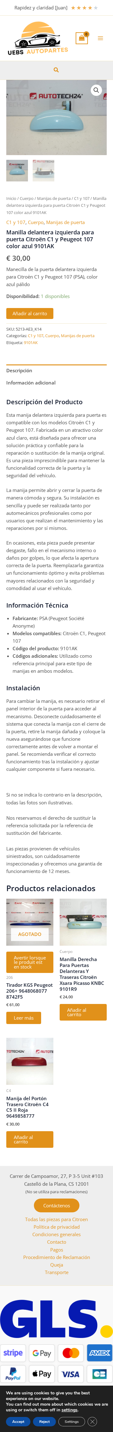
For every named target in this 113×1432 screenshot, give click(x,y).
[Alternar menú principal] (100, 38)
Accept (18, 1421)
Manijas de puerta (54, 198)
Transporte (56, 1272)
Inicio (11, 198)
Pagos (56, 1249)
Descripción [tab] (19, 370)
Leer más (24, 1018)
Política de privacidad (57, 1227)
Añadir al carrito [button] (76, 1012)
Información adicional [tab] (31, 382)
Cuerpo (27, 198)
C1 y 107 (81, 198)
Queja (56, 1265)
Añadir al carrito (30, 313)
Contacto (56, 1242)
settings (70, 1410)
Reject (44, 1421)
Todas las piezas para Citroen (56, 1219)
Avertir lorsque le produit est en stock (30, 962)
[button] (56, 70)
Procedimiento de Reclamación (56, 1257)
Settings (72, 1421)
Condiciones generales (56, 1234)
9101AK (31, 342)
